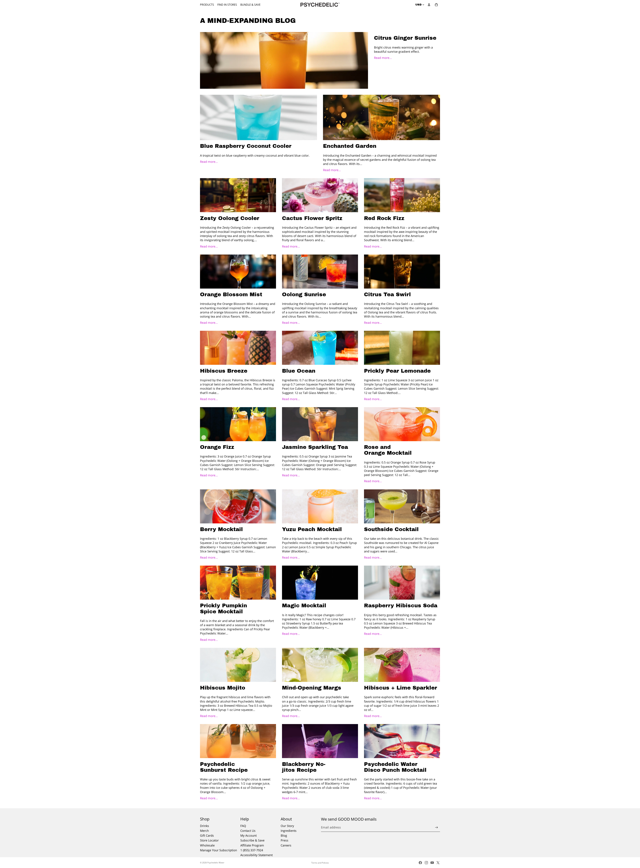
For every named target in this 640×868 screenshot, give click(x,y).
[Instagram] (426, 863)
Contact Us (248, 831)
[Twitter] (438, 863)
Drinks (204, 826)
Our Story (287, 826)
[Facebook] (420, 863)
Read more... (383, 58)
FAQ (243, 826)
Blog (284, 835)
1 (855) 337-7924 (251, 850)
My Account (248, 835)
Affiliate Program (252, 845)
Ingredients (288, 831)
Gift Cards (207, 835)
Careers (286, 845)
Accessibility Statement (256, 855)
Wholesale (207, 845)
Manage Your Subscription (218, 850)
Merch (204, 831)
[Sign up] (436, 827)
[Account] (429, 4)
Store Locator (209, 840)
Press (284, 840)
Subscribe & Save (252, 840)
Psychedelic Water (215, 862)
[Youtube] (432, 863)
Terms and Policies (320, 862)
